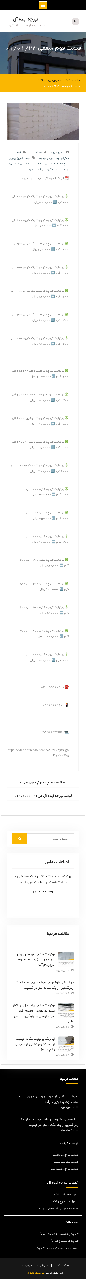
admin (39, 152)
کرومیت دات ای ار (33, 1273)
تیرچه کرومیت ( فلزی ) (64, 1240)
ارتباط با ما (43, 1265)
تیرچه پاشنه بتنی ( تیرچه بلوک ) (58, 1234)
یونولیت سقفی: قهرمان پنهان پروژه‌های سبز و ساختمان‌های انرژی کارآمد (36, 960)
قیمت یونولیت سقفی (65, 1161)
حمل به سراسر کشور (65, 1194)
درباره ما (27, 1265)
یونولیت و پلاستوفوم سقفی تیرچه (57, 1248)
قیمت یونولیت (33, 169)
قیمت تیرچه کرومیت (65, 1154)
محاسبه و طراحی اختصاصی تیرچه (58, 1208)
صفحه (65, 1265)
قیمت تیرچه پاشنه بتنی (64, 1168)
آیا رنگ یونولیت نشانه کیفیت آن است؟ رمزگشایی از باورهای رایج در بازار (35, 1044)
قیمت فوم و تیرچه (49, 158)
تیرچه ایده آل (25, 19)
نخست (57, 1265)
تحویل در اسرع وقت (65, 1201)
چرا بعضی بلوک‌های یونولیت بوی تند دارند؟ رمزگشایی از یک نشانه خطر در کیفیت (45, 985)
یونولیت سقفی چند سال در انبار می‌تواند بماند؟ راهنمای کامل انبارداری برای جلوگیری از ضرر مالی (43, 1013)
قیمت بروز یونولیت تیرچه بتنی (37, 163)
